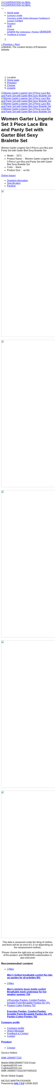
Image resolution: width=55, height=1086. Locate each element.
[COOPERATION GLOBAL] (27, 3)
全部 (9, 26)
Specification (14, 183)
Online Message (15, 1031)
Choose (11, 85)
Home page (13, 12)
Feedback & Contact (17, 1033)
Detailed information (17, 180)
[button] (7, 44)
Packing (11, 186)
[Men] (10, 969)
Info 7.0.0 (19, 1083)
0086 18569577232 (11, 1058)
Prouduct (11, 82)
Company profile (10, 1022)
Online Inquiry (8, 175)
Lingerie (11, 88)
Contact (11, 1036)
